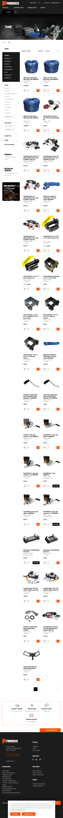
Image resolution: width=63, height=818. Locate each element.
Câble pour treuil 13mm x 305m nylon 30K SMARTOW (30, 117)
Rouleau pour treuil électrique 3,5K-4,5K (51, 550)
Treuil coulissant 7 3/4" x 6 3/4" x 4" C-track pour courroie (50, 316)
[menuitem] (18, 8)
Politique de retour (6, 777)
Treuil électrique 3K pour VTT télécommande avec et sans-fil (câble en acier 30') (51, 157)
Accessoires (9, 75)
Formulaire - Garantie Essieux (9, 781)
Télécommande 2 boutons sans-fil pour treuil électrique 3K (51, 117)
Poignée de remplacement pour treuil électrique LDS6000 (30, 628)
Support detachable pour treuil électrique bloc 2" (30, 667)
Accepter (15, 814)
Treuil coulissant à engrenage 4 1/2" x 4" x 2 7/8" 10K (51, 277)
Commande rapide (54, 2)
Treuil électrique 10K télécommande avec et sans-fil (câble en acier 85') (31, 237)
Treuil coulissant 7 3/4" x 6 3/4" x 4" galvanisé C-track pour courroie (30, 316)
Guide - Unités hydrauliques (8, 773)
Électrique (9, 58)
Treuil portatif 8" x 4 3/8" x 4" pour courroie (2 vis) (31, 277)
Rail (7, 72)
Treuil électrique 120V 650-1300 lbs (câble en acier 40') (31, 589)
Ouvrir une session (37, 771)
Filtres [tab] (7, 49)
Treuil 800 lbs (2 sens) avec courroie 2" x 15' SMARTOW (50, 512)
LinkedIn (36, 759)
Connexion (47, 2)
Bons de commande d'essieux (9, 789)
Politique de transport (7, 775)
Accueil (3, 42)
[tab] (11, 85)
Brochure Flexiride (6, 790)
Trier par (40, 51)
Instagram (40, 759)
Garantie (4, 785)
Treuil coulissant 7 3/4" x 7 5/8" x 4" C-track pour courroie (30, 356)
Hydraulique (9, 61)
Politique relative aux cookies (18, 810)
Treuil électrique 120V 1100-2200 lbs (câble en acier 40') (51, 589)
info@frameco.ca (10, 761)
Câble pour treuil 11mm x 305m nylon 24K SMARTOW (50, 78)
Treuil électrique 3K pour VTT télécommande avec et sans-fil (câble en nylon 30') (31, 157)
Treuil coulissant (10, 69)
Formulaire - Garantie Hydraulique (10, 783)
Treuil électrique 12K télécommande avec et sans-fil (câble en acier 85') (31, 197)
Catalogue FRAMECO (7, 787)
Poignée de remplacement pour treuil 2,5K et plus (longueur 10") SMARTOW (50, 396)
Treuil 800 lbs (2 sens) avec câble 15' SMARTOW (30, 512)
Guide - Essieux (5, 771)
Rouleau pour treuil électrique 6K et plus (31, 550)
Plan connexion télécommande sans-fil (11, 792)
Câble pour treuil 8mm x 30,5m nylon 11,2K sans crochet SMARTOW (49, 356)
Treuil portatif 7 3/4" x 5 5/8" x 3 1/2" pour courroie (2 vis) (51, 237)
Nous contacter (36, 750)
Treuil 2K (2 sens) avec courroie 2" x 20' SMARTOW (30, 435)
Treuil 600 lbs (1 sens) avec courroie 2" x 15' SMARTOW (30, 474)
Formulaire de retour (7, 779)
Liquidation (9, 77)
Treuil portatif (9, 66)
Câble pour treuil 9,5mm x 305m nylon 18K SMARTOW (30, 78)
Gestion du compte (37, 773)
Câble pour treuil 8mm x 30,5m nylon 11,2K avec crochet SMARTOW (49, 197)
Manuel (8, 64)
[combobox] (8, 12)
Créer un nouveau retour (38, 775)
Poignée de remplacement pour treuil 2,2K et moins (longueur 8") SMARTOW (30, 396)
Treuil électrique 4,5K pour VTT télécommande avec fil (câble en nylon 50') (50, 628)
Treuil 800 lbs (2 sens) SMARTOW (49, 474)
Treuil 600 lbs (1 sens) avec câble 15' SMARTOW (50, 435)
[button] (28, 90)
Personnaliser (28, 814)
